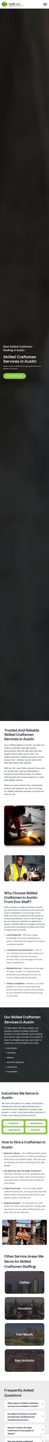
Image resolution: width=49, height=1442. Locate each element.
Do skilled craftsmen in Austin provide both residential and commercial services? (22, 1417)
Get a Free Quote (14, 376)
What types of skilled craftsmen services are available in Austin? (23, 1404)
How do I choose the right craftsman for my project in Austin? (21, 1430)
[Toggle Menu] (45, 4)
